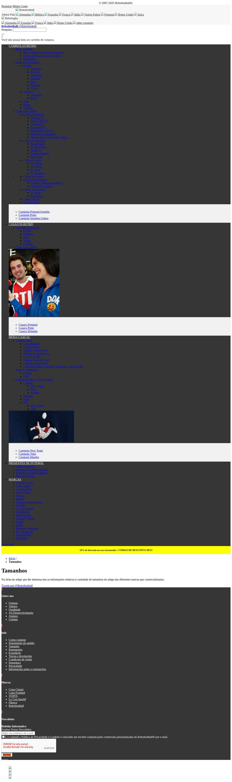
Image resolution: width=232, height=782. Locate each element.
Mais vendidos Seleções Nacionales (43, 52)
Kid (25, 402)
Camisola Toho (27, 453)
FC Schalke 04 (24, 531)
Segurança (15, 662)
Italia (33, 81)
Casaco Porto (26, 327)
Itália (77, 14)
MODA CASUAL (19, 337)
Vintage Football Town (36, 353)
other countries (84, 22)
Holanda (35, 78)
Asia (25, 101)
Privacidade (15, 665)
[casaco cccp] (34, 315)
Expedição (15, 652)
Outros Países (92, 14)
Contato (13, 619)
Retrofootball (23, 515)
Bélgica (39, 14)
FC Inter (35, 169)
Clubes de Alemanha (35, 179)
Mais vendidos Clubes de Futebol (42, 55)
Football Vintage (25, 518)
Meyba (20, 499)
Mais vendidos (24, 49)
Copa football (31, 343)
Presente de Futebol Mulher (31, 472)
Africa (26, 104)
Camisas (28, 382)
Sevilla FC (36, 150)
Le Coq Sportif (31, 356)
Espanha (53, 14)
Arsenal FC (37, 117)
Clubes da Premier (33, 114)
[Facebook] (2, 758)
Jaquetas (28, 395)
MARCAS (15, 479)
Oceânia (28, 107)
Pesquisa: (6, 29)
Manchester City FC (42, 130)
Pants (26, 399)
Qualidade (14, 609)
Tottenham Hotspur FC (43, 134)
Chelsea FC (37, 124)
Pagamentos (15, 649)
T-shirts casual (24, 340)
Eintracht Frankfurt (41, 186)
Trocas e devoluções (20, 656)
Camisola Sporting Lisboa (33, 218)
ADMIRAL (23, 512)
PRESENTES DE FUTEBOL (26, 463)
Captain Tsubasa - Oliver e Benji (34, 379)
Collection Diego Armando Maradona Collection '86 (53, 366)
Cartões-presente (25, 466)
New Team (36, 386)
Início (12, 558)
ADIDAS (21, 538)
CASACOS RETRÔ (21, 224)
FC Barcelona (38, 147)
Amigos (13, 616)
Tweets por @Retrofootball (17, 585)
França (66, 14)
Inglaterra (35, 68)
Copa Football (17, 692)
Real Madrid (37, 143)
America (28, 91)
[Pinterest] (7, 758)
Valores (13, 606)
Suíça (140, 14)
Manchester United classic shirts (48, 137)
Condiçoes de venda (20, 659)
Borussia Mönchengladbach (46, 182)
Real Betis (36, 156)
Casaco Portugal (28, 324)
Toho (33, 389)
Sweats (27, 373)
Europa (27, 65)
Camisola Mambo (29, 457)
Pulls (26, 376)
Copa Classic (23, 486)
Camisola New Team (31, 450)
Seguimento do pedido (21, 643)
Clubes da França (33, 176)
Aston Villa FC (39, 121)
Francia (34, 72)
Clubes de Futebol (26, 111)
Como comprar (17, 639)
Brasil (33, 98)
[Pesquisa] (2, 34)
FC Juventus (37, 173)
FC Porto (35, 192)
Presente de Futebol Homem (32, 469)
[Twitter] (3, 758)
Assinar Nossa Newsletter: (16, 729)
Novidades (29, 59)
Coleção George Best (35, 350)
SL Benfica (36, 196)
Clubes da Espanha (34, 140)
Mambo (34, 392)
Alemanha (25, 14)
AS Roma (36, 166)
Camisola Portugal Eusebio (34, 211)
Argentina (36, 94)
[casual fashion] (41, 441)
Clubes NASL (31, 199)
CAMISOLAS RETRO (22, 45)
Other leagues (31, 202)
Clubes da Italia (32, 160)
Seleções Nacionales (27, 62)
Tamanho (14, 646)
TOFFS (20, 505)
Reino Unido (126, 14)
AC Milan (36, 163)
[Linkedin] (6, 758)
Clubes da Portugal (34, 189)
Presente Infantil (25, 476)
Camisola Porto (27, 215)
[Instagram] (5, 758)
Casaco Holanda (28, 331)
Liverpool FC (38, 127)
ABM (19, 525)
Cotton (20, 521)
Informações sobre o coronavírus (27, 669)
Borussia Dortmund (27, 528)
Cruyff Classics (32, 347)
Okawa (20, 495)
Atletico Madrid (39, 153)
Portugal (109, 14)
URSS (34, 88)
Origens (13, 603)
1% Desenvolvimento (21, 612)
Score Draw (23, 492)
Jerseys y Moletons (27, 369)
